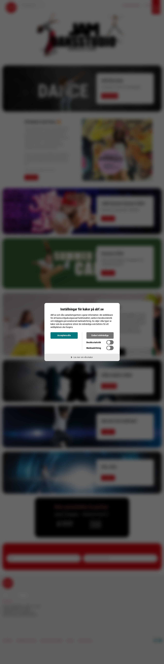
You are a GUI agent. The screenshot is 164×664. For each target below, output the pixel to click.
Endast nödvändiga (100, 335)
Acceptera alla (64, 335)
